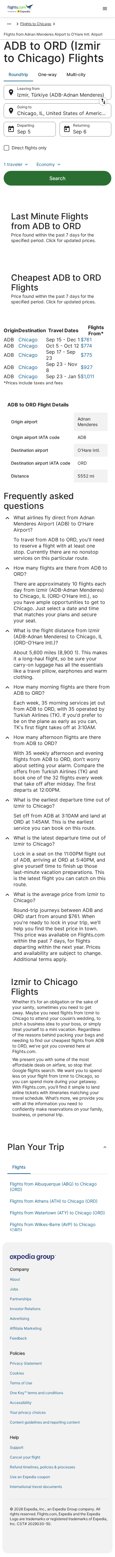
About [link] (15, 1279)
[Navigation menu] (104, 8)
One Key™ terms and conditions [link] (36, 1392)
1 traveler (13, 164)
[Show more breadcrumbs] (9, 23)
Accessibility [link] (21, 1402)
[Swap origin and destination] (103, 101)
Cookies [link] (17, 1373)
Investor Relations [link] (25, 1308)
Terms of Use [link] (21, 1383)
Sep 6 (79, 132)
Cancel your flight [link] (25, 1457)
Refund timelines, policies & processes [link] (42, 1467)
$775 (86, 355)
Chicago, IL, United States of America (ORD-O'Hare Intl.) (64, 113)
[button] (57, 1146)
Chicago (28, 339)
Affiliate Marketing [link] (25, 1328)
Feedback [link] (18, 1338)
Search (57, 178)
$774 (86, 346)
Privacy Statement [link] (26, 1363)
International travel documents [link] (36, 1486)
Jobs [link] (14, 1289)
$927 (87, 367)
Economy (45, 164)
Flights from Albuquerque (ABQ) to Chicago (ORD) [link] (53, 1186)
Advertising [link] (19, 1318)
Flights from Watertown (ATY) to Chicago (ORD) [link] (57, 1212)
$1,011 (87, 376)
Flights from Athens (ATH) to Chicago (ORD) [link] (54, 1201)
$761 (86, 339)
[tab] (18, 74)
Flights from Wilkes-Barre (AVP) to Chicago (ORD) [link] (52, 1227)
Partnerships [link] (20, 1299)
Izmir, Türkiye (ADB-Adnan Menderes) (60, 95)
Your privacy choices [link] (28, 1412)
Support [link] (16, 1447)
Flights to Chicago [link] (35, 23)
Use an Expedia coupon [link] (30, 1476)
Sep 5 (24, 132)
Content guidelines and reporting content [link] (45, 1422)
